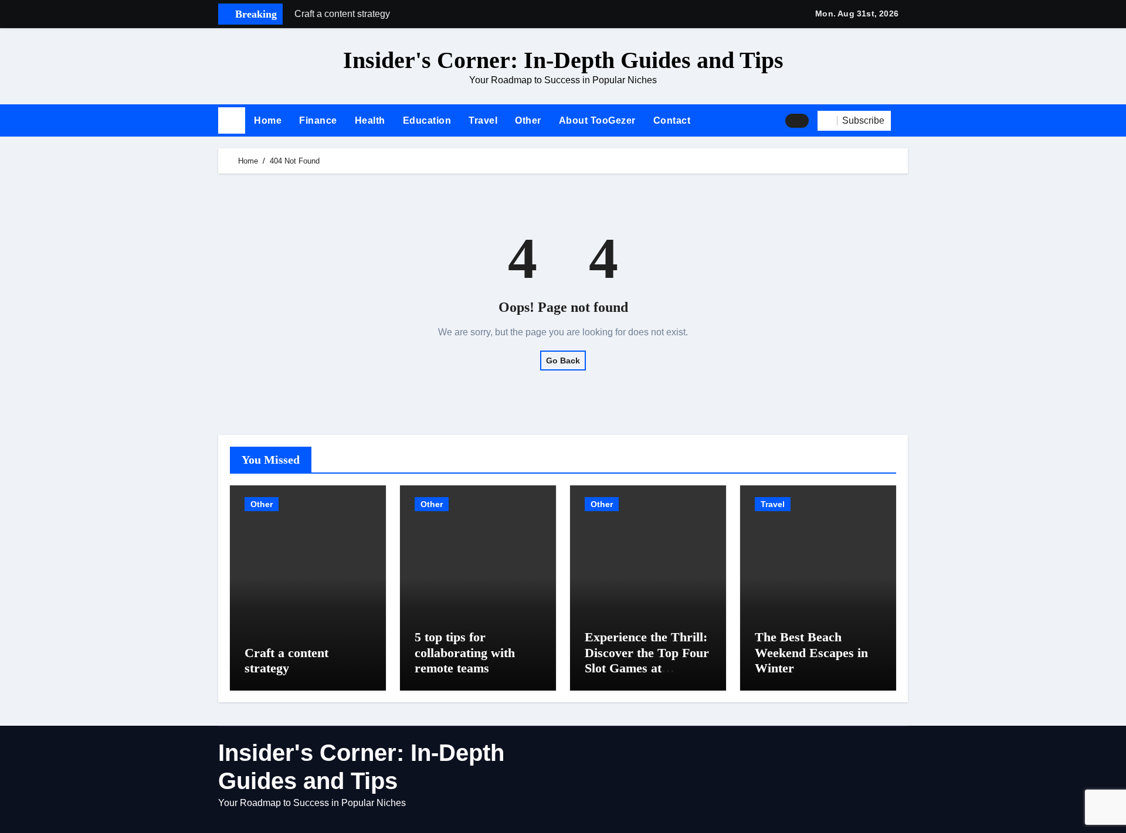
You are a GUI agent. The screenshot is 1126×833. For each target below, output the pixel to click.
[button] (904, 120)
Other (528, 120)
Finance (318, 120)
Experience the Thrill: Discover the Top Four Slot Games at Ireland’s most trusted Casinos (647, 668)
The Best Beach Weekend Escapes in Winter (811, 652)
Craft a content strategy (286, 660)
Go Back (563, 360)
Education (427, 120)
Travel (483, 120)
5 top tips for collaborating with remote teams (465, 652)
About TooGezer (597, 120)
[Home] (231, 120)
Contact (672, 120)
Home (268, 120)
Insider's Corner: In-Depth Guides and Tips (563, 60)
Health (370, 120)
